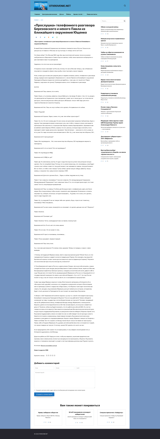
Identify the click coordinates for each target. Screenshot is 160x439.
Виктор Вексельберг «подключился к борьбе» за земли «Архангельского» (113, 152)
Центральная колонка (49, 14)
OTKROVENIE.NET (60, 5)
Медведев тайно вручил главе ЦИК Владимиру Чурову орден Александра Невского (112, 123)
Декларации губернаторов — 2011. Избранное (111, 137)
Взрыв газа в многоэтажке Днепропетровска (111, 81)
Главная (37, 14)
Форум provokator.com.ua (49, 345)
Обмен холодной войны (109, 27)
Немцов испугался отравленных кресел (113, 39)
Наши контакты (92, 14)
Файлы (68, 14)
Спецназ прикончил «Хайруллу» (111, 412)
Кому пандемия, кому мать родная (111, 67)
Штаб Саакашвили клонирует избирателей (80, 413)
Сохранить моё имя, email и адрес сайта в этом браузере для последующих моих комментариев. (60, 390)
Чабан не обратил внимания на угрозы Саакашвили (112, 53)
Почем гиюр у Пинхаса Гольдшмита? (109, 108)
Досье (62, 14)
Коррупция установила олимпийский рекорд (109, 94)
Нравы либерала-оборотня (48, 412)
